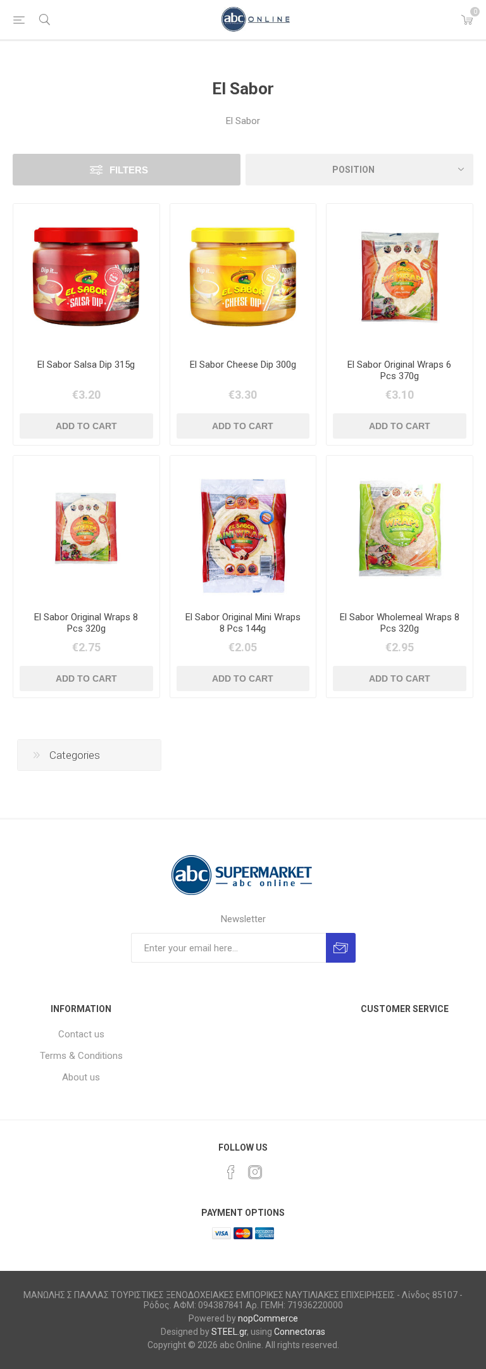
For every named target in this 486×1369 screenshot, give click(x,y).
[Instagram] (255, 1172)
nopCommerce (268, 1318)
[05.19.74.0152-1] (86, 277)
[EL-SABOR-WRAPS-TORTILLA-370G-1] (400, 277)
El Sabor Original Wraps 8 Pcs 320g (86, 622)
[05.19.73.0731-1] (243, 529)
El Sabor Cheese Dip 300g (243, 364)
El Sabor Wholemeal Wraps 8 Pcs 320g (399, 622)
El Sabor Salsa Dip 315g (86, 364)
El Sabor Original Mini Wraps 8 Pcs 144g (243, 622)
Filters (128, 170)
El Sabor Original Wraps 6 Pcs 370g (399, 370)
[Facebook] (231, 1172)
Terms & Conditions (81, 1055)
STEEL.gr (229, 1332)
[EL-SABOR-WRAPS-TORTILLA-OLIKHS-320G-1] (400, 529)
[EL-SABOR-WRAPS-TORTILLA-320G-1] (86, 529)
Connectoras (299, 1332)
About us (81, 1077)
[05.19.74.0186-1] (243, 277)
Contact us (81, 1034)
